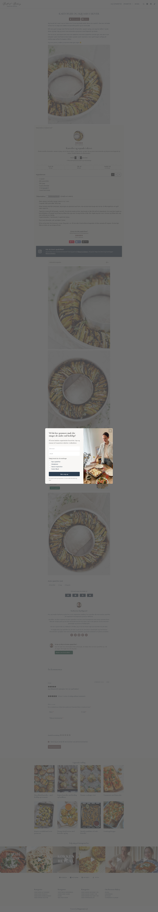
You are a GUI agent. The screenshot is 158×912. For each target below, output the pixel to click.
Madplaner (54, 464)
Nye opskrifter (55, 462)
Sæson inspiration (56, 466)
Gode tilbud (55, 469)
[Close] (110, 431)
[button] (64, 463)
